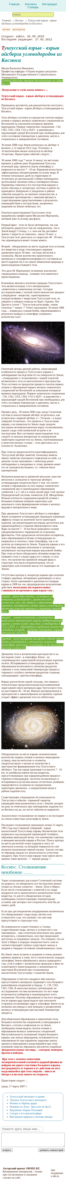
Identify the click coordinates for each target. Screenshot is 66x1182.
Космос (19, 20)
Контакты (31, 4)
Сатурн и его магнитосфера (26, 1113)
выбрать (7, 1150)
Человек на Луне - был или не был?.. (31, 1106)
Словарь (33, 7)
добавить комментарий (51, 1150)
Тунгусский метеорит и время (27, 1096)
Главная (14, 4)
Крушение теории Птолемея (26, 1110)
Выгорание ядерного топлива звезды (31, 1116)
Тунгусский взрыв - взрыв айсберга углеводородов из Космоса (29, 22)
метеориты (19, 29)
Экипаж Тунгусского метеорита (28, 1100)
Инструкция (49, 4)
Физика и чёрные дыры (23, 1103)
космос (6, 29)
